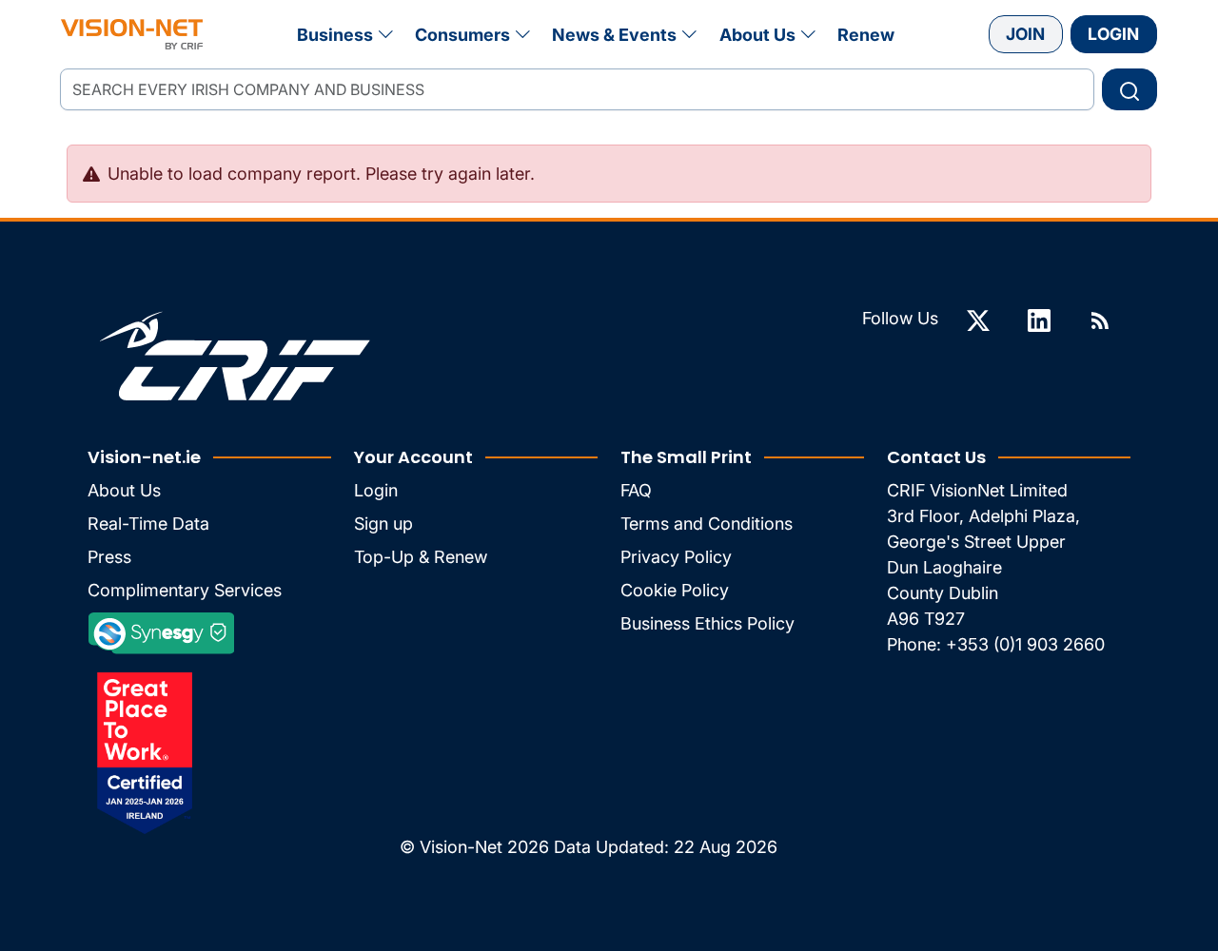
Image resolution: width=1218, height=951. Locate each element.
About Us (757, 35)
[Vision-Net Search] (132, 34)
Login (1113, 34)
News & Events (614, 35)
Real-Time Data (148, 524)
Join (1025, 34)
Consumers (462, 35)
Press (109, 557)
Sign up (383, 524)
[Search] (1129, 89)
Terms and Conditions (706, 524)
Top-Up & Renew (420, 557)
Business (335, 35)
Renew (865, 35)
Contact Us (936, 457)
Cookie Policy (674, 590)
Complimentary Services (185, 590)
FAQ (636, 490)
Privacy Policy (676, 557)
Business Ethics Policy (707, 623)
